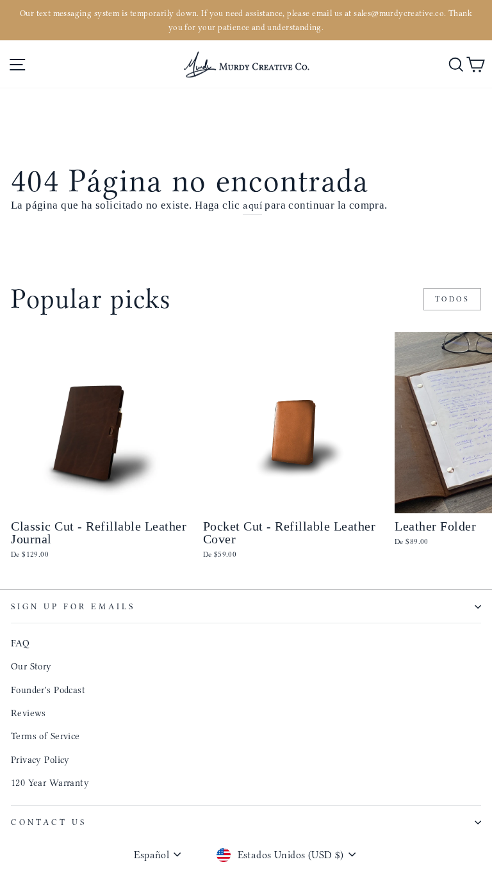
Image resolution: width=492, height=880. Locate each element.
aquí (252, 205)
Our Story (31, 666)
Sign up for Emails (73, 606)
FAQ (20, 643)
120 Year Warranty (50, 782)
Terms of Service (45, 736)
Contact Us (48, 822)
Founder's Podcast (48, 690)
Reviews (28, 713)
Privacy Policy (40, 759)
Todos (452, 298)
